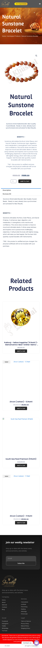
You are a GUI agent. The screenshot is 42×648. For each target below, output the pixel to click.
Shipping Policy (25, 628)
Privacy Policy (25, 623)
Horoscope (24, 614)
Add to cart (24, 181)
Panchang (24, 607)
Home (4, 36)
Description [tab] (7, 190)
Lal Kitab (23, 604)
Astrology (24, 611)
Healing (23, 609)
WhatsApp (5, 628)
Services (4, 605)
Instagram (5, 623)
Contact (4, 607)
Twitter (4, 626)
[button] (40, 4)
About (3, 602)
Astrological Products (13, 36)
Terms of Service (26, 621)
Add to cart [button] (21, 351)
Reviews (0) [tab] (7, 194)
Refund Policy (25, 626)
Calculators (24, 602)
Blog (3, 609)
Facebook (5, 621)
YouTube (4, 630)
